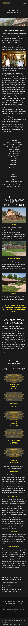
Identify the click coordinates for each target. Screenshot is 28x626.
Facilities (9, 601)
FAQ (18, 601)
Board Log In (18, 603)
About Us (14, 601)
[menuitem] (21, 3)
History (22, 601)
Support (13, 603)
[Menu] (24, 3)
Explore (8, 603)
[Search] (21, 3)
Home (4, 601)
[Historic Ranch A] (11, 3)
